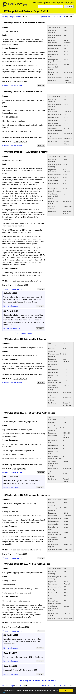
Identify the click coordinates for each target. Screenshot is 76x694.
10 (60, 16)
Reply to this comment (11, 306)
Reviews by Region (66, 2)
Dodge (11, 16)
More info (6, 692)
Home (4, 16)
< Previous (45, 16)
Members (54, 2)
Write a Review (38, 2)
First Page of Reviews (30, 680)
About (47, 2)
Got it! (66, 690)
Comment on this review (12, 85)
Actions (40, 85)
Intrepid (18, 16)
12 (65, 16)
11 (63, 16)
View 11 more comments (24, 333)
